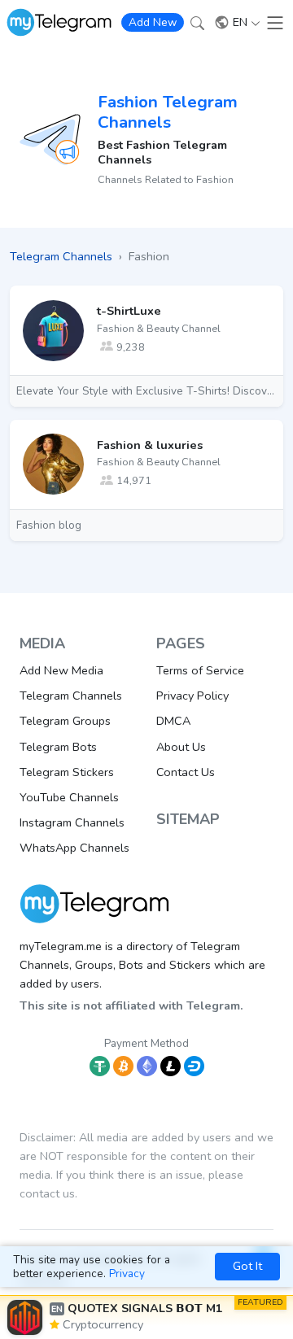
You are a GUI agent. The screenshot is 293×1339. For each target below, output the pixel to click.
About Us (181, 747)
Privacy (127, 1273)
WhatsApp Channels (74, 848)
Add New (153, 22)
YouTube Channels (69, 797)
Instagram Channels (72, 822)
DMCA (173, 721)
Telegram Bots (58, 747)
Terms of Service (200, 670)
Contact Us (185, 772)
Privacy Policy (192, 695)
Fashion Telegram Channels (168, 111)
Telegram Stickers (67, 772)
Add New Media (61, 670)
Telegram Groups (65, 721)
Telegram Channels (71, 695)
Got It (247, 1266)
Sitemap (188, 819)
